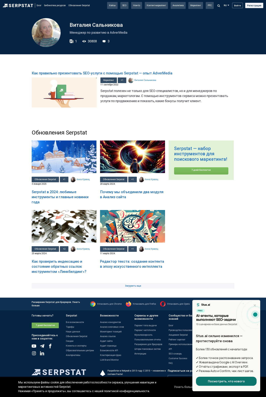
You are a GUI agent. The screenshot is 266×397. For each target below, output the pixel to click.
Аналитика (178, 5)
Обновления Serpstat (79, 5)
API (170, 349)
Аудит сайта (106, 341)
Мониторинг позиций (111, 331)
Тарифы (70, 327)
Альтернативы (73, 355)
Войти (237, 5)
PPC (210, 5)
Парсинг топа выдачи (145, 325)
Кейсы (112, 5)
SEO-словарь (175, 353)
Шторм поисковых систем (147, 349)
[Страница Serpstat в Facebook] (52, 347)
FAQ (171, 363)
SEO (124, 5)
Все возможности (75, 322)
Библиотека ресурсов (55, 5)
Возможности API (109, 350)
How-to (136, 5)
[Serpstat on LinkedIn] (44, 354)
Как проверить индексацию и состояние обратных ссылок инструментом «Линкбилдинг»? (59, 266)
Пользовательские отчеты (147, 339)
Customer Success (178, 358)
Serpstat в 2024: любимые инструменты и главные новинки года (60, 197)
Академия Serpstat (178, 335)
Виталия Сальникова (145, 80)
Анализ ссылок (108, 336)
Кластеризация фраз (110, 355)
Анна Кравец (83, 179)
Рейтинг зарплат (177, 339)
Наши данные (73, 331)
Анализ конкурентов (110, 322)
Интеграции (140, 353)
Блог (39, 5)
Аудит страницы (108, 346)
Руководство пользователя (183, 330)
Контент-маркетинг (156, 5)
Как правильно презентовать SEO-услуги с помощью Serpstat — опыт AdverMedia (102, 73)
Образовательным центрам (80, 350)
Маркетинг (195, 5)
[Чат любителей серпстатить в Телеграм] (44, 347)
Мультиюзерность (143, 335)
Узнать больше (184, 387)
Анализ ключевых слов (112, 327)
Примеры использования (181, 344)
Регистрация (254, 5)
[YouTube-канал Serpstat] (36, 347)
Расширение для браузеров (148, 344)
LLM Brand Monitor (109, 360)
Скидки (69, 341)
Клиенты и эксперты (76, 346)
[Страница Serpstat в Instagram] (36, 354)
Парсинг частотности (145, 330)
